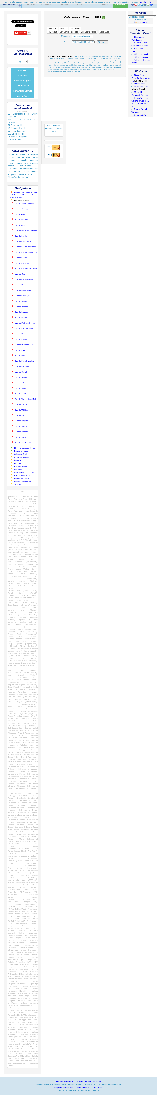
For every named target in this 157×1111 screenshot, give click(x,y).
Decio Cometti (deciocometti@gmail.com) (23, 605)
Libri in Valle (139, 83)
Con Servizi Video (88, 32)
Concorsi (22, 75)
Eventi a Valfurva (21, 415)
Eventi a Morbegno (22, 339)
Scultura (17, 916)
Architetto (33, 921)
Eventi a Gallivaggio (22, 296)
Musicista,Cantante (15, 928)
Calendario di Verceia (16, 839)
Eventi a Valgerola (21, 421)
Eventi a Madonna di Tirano (25, 323)
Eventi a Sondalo (21, 372)
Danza (17, 911)
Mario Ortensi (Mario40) (22, 675)
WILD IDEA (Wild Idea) (17, 726)
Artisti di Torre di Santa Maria (25, 757)
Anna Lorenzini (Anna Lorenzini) (22, 571)
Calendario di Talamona (27, 822)
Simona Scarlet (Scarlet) (17, 711)
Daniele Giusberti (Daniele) (22, 593)
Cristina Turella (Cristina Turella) (22, 591)
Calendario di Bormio (16, 774)
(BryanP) (31, 844)
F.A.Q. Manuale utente (22, 475)
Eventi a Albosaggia (22, 209)
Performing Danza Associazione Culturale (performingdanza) (23, 897)
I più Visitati (52, 32)
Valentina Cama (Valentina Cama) (22, 723)
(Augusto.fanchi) (22, 579)
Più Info (142, 2)
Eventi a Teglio (20, 388)
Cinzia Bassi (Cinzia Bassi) (22, 583)
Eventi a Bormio (21, 236)
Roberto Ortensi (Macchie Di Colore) (22, 663)
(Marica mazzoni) (22, 668)
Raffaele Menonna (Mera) (22, 677)
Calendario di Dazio (16, 791)
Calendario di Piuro (15, 815)
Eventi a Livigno (21, 317)
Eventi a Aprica (20, 214)
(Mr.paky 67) (30, 682)
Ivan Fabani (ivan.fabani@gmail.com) (22, 653)
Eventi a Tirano (20, 393)
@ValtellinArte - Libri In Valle (24, 472)
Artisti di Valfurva (14, 762)
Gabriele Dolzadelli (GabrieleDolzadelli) (22, 639)
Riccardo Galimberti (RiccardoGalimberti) (23, 694)
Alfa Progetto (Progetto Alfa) (22, 902)
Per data (63, 28)
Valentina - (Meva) (30, 885)
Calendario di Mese (16, 808)
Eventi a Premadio (22, 366)
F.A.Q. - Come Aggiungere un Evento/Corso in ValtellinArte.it (23, 516)
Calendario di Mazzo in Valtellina (22, 805)
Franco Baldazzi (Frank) (22, 636)
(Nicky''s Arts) (31, 685)
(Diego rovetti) (22, 607)
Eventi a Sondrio (21, 377)
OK (150, 2)
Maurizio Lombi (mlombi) (22, 887)
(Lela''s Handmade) (29, 656)
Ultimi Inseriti (75, 28)
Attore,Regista (21, 923)
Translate (143, 22)
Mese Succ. (104, 32)
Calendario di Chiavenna (17, 783)
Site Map (17, 484)
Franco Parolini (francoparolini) (22, 634)
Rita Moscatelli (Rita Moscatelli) (22, 697)
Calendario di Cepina (28, 781)
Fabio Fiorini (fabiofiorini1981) (22, 624)
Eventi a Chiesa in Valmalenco (26, 268)
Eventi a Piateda (21, 350)
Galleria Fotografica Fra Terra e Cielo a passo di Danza (23, 1000)
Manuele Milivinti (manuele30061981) (22, 880)
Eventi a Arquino (21, 225)
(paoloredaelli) (14, 889)
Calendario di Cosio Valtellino (26, 788)
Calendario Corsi (20, 454)
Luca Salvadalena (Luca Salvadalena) (22, 661)
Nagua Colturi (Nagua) (16, 685)
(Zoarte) (27, 728)
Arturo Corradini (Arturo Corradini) (22, 576)
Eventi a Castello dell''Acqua (25, 247)
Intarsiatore (33, 926)
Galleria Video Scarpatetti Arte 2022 (22, 1061)
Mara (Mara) (13, 665)
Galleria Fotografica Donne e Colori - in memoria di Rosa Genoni (23, 1029)
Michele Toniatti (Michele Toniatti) (22, 680)
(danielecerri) (14, 595)
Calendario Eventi (20, 499)
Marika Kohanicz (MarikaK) (22, 670)
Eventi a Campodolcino (23, 241)
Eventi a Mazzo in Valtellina (25, 328)
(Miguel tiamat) (15, 682)
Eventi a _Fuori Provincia (24, 203)
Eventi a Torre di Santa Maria (25, 399)
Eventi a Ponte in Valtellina (24, 361)
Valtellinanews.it (141, 57)
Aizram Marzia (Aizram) (22, 559)
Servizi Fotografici (22, 80)
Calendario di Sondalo (16, 820)
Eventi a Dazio (20, 285)
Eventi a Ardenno (21, 220)
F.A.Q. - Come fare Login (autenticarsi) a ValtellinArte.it (23, 523)
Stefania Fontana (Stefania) (18, 718)
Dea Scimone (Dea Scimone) (22, 603)
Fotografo (11, 926)
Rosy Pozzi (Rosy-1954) (22, 706)
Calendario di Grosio (28, 796)
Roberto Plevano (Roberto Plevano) (22, 699)
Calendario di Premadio (28, 817)
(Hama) (11, 648)
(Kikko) (11, 656)
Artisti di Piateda (23, 747)
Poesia (10, 916)
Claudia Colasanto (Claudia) (22, 586)
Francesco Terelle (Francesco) (22, 632)
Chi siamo (18, 469)
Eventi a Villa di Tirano (23, 442)
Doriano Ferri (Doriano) (22, 610)
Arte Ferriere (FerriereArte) (22, 868)
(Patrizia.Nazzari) (29, 889)
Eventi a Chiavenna (22, 263)
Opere (34, 552)
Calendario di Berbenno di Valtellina (22, 771)
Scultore (21, 930)
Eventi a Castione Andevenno (26, 252)
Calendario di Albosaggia (27, 764)
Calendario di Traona (21, 829)
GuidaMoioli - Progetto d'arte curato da (140, 78)
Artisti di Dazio (23, 740)
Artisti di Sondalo (23, 752)
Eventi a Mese (20, 334)
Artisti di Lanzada (23, 743)
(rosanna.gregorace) (22, 704)
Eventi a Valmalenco (22, 426)
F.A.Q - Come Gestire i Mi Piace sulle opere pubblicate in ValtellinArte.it (23, 506)
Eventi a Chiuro (20, 274)
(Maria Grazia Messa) (28, 665)
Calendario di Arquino (27, 769)
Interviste (22, 70)
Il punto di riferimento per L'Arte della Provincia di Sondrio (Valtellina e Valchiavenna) (23, 194)
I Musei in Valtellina (21, 466)
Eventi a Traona (21, 404)
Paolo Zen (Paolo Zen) (17, 692)
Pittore (27, 928)
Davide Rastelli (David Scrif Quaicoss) (22, 598)
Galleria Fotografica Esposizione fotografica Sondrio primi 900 (23, 1034)
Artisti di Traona (14, 759)
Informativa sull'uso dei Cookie (89, 1087)
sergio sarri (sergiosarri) (28, 714)
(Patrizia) (32, 692)
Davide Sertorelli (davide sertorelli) (22, 600)
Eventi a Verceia (21, 437)
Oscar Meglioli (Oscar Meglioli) (20, 687)
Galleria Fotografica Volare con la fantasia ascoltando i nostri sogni (23, 993)
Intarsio (10, 914)
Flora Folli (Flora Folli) (22, 627)
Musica (28, 914)
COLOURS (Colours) (22, 588)
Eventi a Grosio (21, 301)
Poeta (35, 928)
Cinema (11, 911)
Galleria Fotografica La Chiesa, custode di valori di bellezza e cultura (23, 950)
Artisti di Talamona (22, 755)
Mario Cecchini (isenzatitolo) (26, 651)
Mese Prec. (52, 28)
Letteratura (19, 914)
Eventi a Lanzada (21, 312)
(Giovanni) (12, 646)
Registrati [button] (121, 4)
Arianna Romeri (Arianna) (22, 574)
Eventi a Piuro (20, 356)
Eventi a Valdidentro (22, 410)
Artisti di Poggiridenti (21, 750)
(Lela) (18, 656)
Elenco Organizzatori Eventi (24, 448)
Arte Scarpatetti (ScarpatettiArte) (22, 904)
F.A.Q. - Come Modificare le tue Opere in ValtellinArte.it (23, 530)
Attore (10, 923)
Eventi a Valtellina (21, 432)
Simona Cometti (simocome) (18, 716)
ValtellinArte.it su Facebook (88, 1082)
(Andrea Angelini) (22, 566)
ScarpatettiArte (140, 115)
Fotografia (25, 911)
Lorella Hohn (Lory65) (22, 658)
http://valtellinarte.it (64, 1082)
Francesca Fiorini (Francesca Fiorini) (22, 629)
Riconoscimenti (20, 557)
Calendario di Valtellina (28, 837)
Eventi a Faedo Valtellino (24, 290)
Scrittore (11, 930)
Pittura (34, 914)
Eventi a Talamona (22, 383)
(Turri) (30, 721)
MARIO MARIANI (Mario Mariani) (22, 673)
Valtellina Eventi (141, 54)
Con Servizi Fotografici (69, 32)
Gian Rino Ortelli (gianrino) (22, 641)
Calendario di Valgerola (17, 834)
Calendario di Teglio (16, 824)
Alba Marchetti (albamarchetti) (22, 562)
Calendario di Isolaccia (17, 798)
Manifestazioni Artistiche (23, 481)
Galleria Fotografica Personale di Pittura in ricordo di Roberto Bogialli (23, 1041)
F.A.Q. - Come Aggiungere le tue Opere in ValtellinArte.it (23, 511)
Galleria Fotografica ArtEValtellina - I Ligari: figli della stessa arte (23, 974)
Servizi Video (22, 85)
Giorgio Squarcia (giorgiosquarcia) (22, 644)
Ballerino (34, 923)
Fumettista (22, 926)
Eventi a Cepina (21, 258)
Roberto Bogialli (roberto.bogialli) (22, 702)
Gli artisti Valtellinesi (21, 457)
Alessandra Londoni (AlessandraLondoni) (23, 564)
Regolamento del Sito (22, 478)
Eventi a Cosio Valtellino (24, 279)
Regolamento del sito (63, 1087)
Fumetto (34, 911)
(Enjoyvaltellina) (22, 865)
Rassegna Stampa (21, 451)
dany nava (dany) (29, 595)
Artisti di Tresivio (30, 759)
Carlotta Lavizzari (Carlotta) (22, 581)
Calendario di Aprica (16, 767)
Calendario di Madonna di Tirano (22, 803)
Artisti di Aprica (24, 733)
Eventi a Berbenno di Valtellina (26, 230)
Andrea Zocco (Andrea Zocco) (22, 569)
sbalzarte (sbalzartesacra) (22, 709)
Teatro (23, 916)
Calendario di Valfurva (28, 832)
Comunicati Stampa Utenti (18, 501)
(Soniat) (33, 716)
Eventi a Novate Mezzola (24, 345)
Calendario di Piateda (27, 812)
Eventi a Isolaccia (21, 307)
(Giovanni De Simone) (28, 646)
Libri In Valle (23, 96)
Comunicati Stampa (22, 91)
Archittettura (32, 909)
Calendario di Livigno (28, 800)
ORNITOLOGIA (14, 906)
